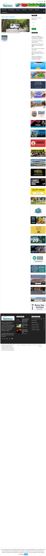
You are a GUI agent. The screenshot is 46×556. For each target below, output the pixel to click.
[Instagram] (39, 1)
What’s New (37, 9)
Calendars (30, 9)
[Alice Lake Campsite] (15, 25)
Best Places (4, 9)
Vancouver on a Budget (36, 329)
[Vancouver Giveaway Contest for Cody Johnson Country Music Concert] (18, 320)
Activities (17, 9)
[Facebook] (37, 1)
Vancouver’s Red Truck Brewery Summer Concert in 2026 (38, 53)
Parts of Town (11, 9)
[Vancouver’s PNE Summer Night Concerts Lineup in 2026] (18, 331)
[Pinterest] (41, 1)
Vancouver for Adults (35, 327)
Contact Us (40, 346)
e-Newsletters (4, 12)
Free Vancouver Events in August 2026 (37, 41)
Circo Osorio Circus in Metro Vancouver (38, 49)
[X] (43, 1)
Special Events (34, 320)
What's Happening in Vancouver (37, 318)
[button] (44, 11)
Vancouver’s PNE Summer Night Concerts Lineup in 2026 (37, 45)
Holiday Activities (35, 322)
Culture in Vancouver (35, 324)
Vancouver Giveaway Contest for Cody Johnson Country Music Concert (38, 37)
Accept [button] (26, 554)
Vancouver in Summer (35, 326)
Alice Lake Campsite (8, 17)
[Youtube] (44, 1)
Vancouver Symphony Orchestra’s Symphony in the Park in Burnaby (37, 58)
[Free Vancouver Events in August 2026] (18, 326)
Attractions (24, 9)
